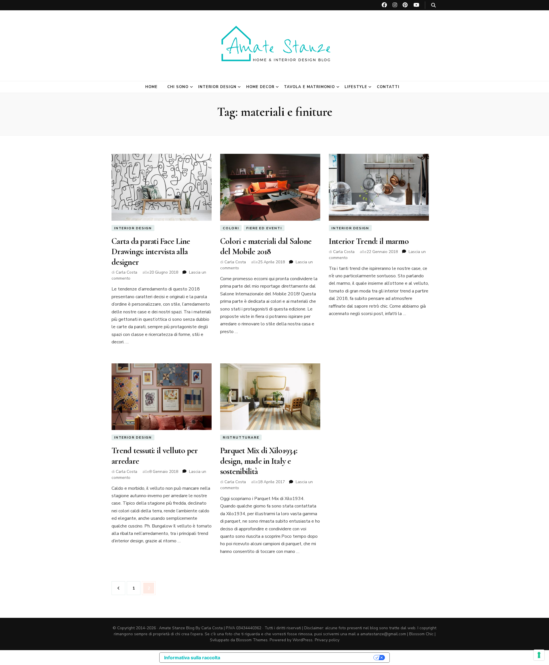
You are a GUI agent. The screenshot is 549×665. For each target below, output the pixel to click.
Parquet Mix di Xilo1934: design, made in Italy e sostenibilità (258, 461)
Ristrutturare (241, 437)
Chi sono (177, 86)
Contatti (388, 86)
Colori (231, 228)
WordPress (303, 640)
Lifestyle (356, 86)
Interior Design (217, 86)
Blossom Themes (252, 640)
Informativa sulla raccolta (192, 657)
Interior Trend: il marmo (369, 241)
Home (151, 86)
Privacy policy (327, 640)
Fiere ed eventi (264, 228)
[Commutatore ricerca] (433, 5)
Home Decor (260, 86)
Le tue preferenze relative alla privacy (300, 657)
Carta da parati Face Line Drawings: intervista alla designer (151, 251)
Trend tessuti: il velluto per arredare (155, 455)
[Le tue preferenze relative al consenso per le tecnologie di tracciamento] (539, 655)
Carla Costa (126, 272)
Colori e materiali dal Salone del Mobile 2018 (265, 246)
